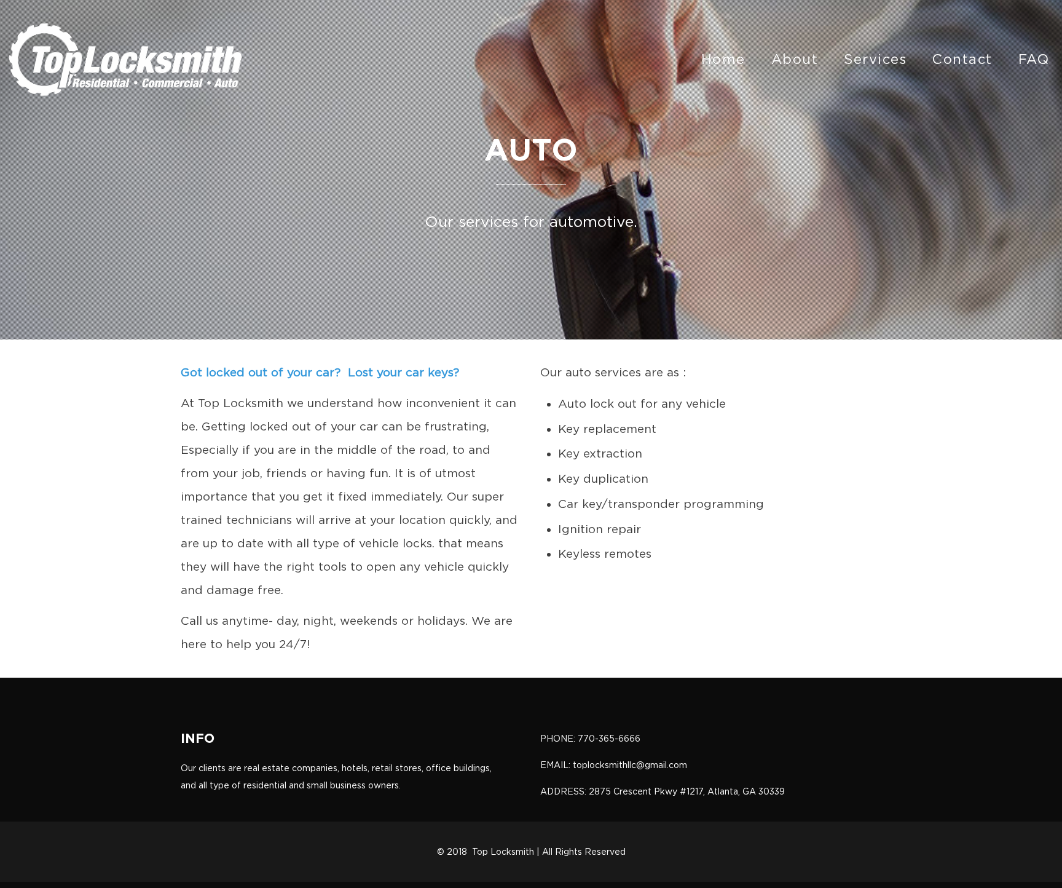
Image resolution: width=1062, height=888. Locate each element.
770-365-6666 (609, 738)
